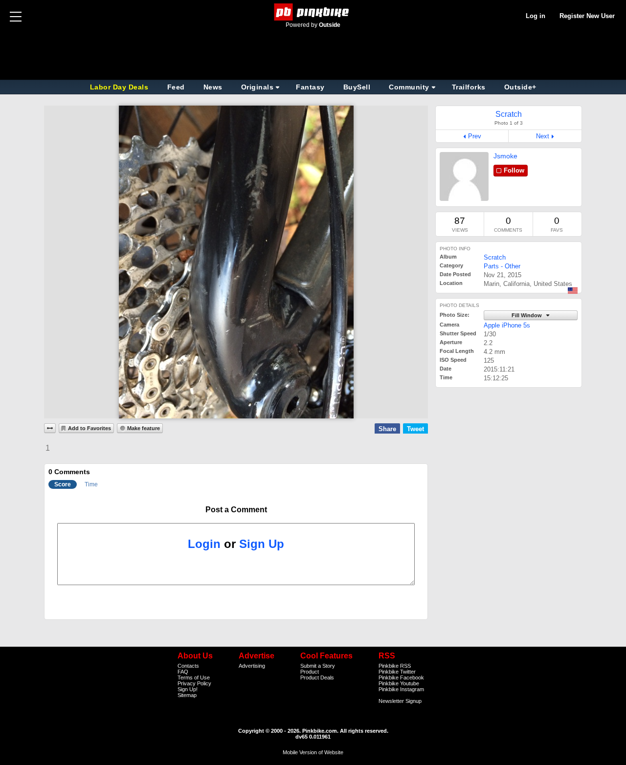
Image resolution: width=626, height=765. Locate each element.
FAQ (183, 672)
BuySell (357, 87)
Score (62, 484)
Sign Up (261, 543)
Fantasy (310, 87)
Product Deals (317, 677)
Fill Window (527, 315)
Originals (257, 87)
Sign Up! (188, 689)
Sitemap (187, 695)
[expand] (50, 428)
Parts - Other (502, 266)
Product (309, 672)
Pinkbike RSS (395, 666)
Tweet (415, 429)
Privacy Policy (194, 683)
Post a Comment (236, 509)
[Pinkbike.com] (313, 12)
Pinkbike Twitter (397, 672)
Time (91, 484)
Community (409, 87)
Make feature (143, 428)
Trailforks (469, 87)
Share (387, 429)
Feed (176, 87)
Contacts (188, 666)
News (213, 87)
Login (204, 543)
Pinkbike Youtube (399, 683)
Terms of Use (194, 677)
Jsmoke (505, 156)
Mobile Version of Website (313, 752)
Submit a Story (317, 666)
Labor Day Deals (120, 87)
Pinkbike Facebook (401, 677)
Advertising (252, 666)
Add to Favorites (89, 428)
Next (542, 136)
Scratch (495, 257)
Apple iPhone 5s (507, 325)
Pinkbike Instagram (401, 689)
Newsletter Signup (400, 701)
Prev (474, 136)
